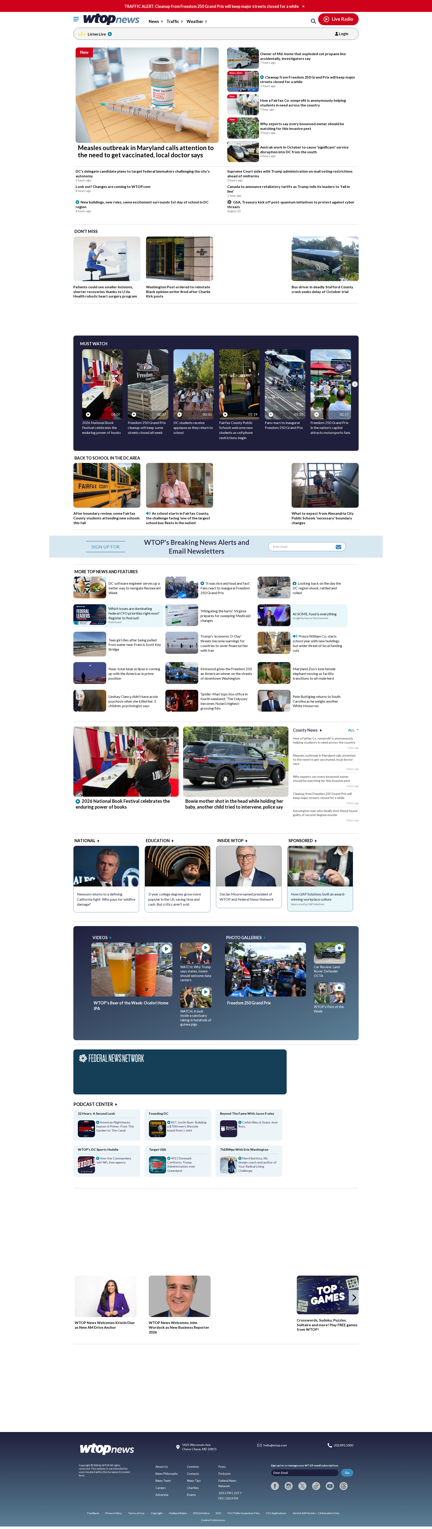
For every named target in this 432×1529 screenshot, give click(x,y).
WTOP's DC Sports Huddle (98, 1149)
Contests (193, 1466)
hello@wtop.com (275, 1445)
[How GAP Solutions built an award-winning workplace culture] (320, 866)
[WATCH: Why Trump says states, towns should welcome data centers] (196, 962)
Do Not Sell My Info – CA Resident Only (316, 1513)
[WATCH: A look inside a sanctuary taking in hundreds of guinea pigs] (196, 1006)
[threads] (344, 1486)
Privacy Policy (113, 1513)
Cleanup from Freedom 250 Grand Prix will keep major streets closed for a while (322, 796)
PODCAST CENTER (93, 1104)
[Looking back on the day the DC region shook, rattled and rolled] (274, 596)
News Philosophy (166, 1473)
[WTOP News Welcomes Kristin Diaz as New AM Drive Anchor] (106, 1296)
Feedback (93, 1513)
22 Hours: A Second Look (96, 1113)
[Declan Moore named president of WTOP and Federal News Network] (248, 866)
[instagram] (289, 1486)
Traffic (172, 21)
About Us (161, 1466)
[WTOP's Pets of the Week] (329, 1001)
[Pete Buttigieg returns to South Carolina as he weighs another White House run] (274, 710)
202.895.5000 (343, 1445)
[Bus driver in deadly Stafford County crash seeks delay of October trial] (325, 279)
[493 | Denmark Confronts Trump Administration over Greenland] (178, 1166)
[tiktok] (316, 1486)
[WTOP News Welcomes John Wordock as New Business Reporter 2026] (180, 1296)
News (154, 21)
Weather (195, 21)
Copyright (156, 1513)
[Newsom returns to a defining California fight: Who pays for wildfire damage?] (106, 866)
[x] (302, 1486)
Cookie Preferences (213, 1520)
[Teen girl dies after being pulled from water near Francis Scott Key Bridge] (89, 654)
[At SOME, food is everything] (274, 624)
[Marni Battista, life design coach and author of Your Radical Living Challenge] (249, 1166)
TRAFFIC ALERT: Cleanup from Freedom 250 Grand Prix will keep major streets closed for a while (211, 6)
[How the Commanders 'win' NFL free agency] (107, 1166)
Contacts (193, 1473)
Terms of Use (136, 1513)
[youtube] (330, 1486)
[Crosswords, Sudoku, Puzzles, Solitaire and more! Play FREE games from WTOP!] (328, 1295)
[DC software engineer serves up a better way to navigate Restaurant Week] (89, 596)
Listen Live (97, 34)
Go (347, 1473)
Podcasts (224, 1473)
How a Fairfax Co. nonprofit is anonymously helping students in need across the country (324, 740)
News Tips (194, 1480)
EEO (218, 1513)
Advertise (161, 1495)
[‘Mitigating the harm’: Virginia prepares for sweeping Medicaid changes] (181, 624)
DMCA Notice (201, 1513)
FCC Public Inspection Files (244, 1513)
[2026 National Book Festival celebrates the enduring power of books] (126, 795)
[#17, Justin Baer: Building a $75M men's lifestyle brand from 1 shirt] (178, 1130)
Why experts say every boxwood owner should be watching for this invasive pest (321, 779)
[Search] (313, 21)
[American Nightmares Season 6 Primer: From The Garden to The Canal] (107, 1130)
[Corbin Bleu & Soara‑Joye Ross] (249, 1130)
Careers (160, 1488)
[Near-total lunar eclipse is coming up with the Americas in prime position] (89, 682)
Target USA (157, 1149)
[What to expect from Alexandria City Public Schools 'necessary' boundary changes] (325, 506)
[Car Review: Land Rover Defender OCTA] (329, 962)
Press (222, 1466)
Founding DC (158, 1113)
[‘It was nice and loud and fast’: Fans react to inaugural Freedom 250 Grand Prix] (181, 596)
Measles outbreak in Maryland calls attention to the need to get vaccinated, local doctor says (324, 759)
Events (191, 1495)
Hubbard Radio (178, 1513)
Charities (193, 1488)
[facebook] (275, 1486)
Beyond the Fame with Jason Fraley (247, 1113)
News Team (163, 1480)
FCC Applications (276, 1513)
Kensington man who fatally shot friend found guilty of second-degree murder (325, 813)
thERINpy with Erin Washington (244, 1149)
